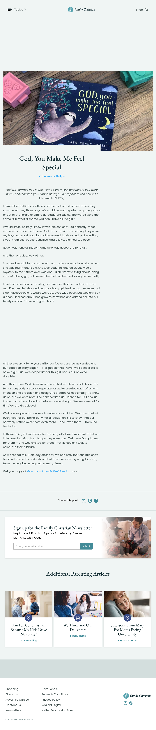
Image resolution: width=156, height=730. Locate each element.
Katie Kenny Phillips (52, 176)
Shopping (11, 689)
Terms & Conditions (55, 694)
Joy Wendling (28, 640)
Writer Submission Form (58, 710)
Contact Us (13, 705)
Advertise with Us (17, 700)
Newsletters (13, 710)
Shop (139, 10)
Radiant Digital (51, 705)
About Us (11, 694)
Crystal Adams (127, 640)
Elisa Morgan (78, 636)
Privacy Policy (51, 700)
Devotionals (50, 689)
